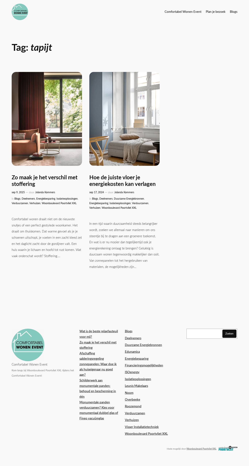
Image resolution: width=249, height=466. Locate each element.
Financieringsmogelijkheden (144, 365)
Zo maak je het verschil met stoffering (44, 181)
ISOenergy (132, 372)
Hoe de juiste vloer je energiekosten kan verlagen (122, 181)
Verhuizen (34, 203)
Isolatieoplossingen (67, 198)
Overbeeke (132, 399)
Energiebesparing (45, 198)
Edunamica (132, 351)
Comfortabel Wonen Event (29, 364)
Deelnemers (28, 198)
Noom (129, 392)
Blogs (17, 198)
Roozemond (133, 406)
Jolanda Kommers (45, 192)
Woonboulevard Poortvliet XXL (59, 203)
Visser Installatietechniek (142, 427)
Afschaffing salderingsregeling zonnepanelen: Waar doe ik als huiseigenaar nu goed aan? (98, 364)
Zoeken (229, 333)
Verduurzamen (20, 203)
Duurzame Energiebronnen (129, 198)
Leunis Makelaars (136, 385)
